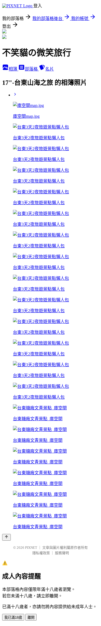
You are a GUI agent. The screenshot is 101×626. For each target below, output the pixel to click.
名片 (49, 69)
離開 (30, 617)
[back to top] (6, 537)
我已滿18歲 (13, 617)
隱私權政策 (41, 553)
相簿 (13, 69)
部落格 (32, 69)
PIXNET (31, 548)
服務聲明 (62, 553)
